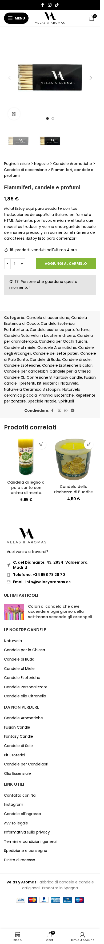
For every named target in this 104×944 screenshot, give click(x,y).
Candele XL (14, 377)
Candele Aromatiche (72, 163)
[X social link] (59, 410)
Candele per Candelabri (26, 764)
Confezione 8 (39, 377)
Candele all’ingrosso (22, 813)
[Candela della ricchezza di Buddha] (73, 459)
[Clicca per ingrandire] (14, 114)
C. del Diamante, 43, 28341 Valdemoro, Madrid (51, 565)
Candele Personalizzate (25, 687)
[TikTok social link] (57, 5)
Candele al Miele (19, 668)
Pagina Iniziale (17, 163)
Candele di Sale (18, 745)
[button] (9, 78)
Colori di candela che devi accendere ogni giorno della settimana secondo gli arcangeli (60, 611)
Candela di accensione (25, 169)
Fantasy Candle (18, 736)
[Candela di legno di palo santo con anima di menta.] (26, 457)
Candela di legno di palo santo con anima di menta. (26, 487)
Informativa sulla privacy (27, 832)
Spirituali (66, 401)
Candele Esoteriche (22, 365)
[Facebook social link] (42, 5)
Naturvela (69, 383)
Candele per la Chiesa (70, 371)
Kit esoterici (48, 383)
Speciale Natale (42, 401)
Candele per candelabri (26, 371)
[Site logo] (50, 18)
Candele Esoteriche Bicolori (67, 365)
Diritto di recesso (19, 860)
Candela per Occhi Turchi (63, 341)
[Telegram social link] (72, 410)
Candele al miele (19, 347)
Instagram (13, 804)
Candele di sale (76, 359)
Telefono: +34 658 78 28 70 (39, 574)
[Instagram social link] (49, 5)
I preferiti (27, 383)
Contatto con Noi (20, 795)
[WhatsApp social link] (66, 410)
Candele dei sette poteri (55, 353)
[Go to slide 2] (52, 118)
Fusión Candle (17, 727)
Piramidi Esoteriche (56, 395)
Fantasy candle (68, 377)
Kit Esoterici (14, 755)
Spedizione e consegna (25, 850)
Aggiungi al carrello (66, 263)
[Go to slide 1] (47, 118)
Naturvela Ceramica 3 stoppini (32, 389)
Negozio (41, 163)
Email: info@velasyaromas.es (42, 581)
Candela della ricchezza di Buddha (73, 489)
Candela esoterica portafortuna (60, 329)
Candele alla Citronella (25, 696)
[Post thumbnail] (14, 613)
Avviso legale (16, 823)
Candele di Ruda (45, 359)
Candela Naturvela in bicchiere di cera (39, 335)
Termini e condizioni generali (30, 841)
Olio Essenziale (17, 773)
